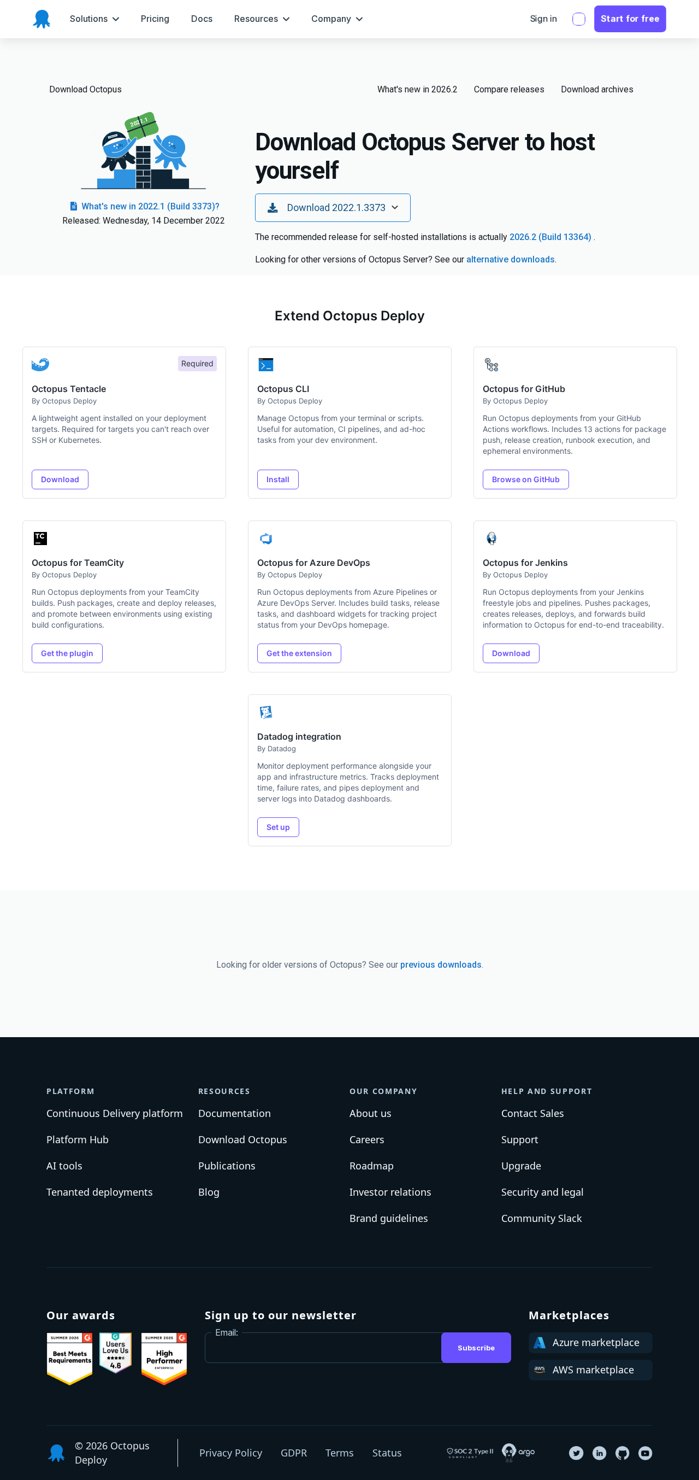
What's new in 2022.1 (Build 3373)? (149, 206)
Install (277, 479)
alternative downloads (510, 259)
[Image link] (69, 1359)
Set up (278, 827)
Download (60, 479)
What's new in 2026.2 (417, 89)
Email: (226, 1332)
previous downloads (441, 965)
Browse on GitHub (526, 479)
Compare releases (509, 89)
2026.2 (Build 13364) (552, 237)
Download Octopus (85, 89)
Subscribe (476, 1347)
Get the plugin (67, 653)
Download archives (597, 89)
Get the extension (299, 653)
